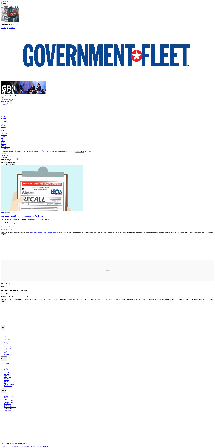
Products (25, 150)
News (12, 1)
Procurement (4, 132)
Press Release (52, 151)
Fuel (2, 110)
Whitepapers (41, 150)
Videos (18, 150)
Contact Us (24, 151)
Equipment (3, 104)
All (2, 162)
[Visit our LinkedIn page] (3, 287)
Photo (21, 150)
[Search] (17, 159)
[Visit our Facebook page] (1, 287)
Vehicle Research (5, 147)
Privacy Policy (60, 151)
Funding (3, 113)
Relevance (12, 164)
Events (2, 107)
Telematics (3, 144)
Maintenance (4, 120)
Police (2, 129)
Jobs (59, 150)
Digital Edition (11, 28)
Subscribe (3, 28)
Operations (3, 126)
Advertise (18, 151)
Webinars (51, 150)
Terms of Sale (19, 446)
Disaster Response (5, 101)
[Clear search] (18, 159)
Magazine (30, 150)
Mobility (3, 123)
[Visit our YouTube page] (6, 287)
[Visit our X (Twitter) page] (5, 287)
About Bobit (87, 151)
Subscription (4, 151)
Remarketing (4, 135)
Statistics (35, 150)
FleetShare (3, 150)
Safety (2, 138)
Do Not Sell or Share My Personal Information (35, 446)
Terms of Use (12, 446)
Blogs (15, 150)
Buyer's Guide (74, 150)
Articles (16, 1)
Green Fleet (4, 116)
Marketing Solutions (32, 151)
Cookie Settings (80, 151)
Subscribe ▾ (4, 5)
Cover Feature (7, 1)
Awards (56, 150)
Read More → (4, 222)
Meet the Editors (11, 151)
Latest (6, 164)
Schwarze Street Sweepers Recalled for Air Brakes (22, 216)
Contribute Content (43, 151)
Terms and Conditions (69, 151)
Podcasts (47, 150)
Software (3, 141)
